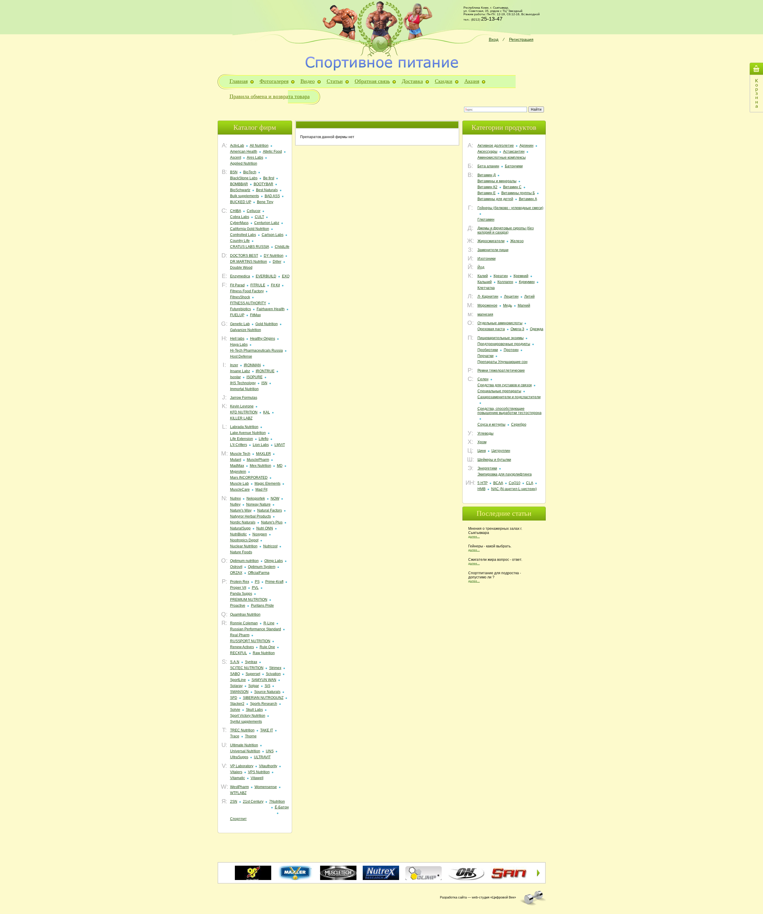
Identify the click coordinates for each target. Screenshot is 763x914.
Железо (517, 241)
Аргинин (526, 145)
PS (257, 582)
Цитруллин (500, 451)
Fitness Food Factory (247, 291)
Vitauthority (268, 766)
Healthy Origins (262, 338)
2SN (233, 801)
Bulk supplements (244, 196)
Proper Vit (238, 588)
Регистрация (521, 39)
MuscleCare (240, 489)
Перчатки (485, 356)
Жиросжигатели (491, 241)
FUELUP (237, 315)
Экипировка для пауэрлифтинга (504, 474)
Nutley (235, 504)
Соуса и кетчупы (491, 424)
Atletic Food (272, 151)
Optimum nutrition (244, 561)
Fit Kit (275, 285)
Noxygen (259, 534)
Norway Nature (258, 504)
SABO (235, 674)
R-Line (269, 623)
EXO (285, 276)
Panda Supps (241, 594)
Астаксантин (514, 151)
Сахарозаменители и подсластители (509, 397)
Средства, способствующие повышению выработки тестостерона (509, 411)
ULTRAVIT (262, 757)
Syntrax (251, 662)
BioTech (249, 172)
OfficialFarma (258, 573)
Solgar (253, 686)
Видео (307, 81)
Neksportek (255, 498)
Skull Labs (254, 710)
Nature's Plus (272, 522)
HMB (481, 489)
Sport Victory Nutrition (247, 716)
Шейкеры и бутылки (494, 460)
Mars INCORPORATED (249, 477)
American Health (243, 151)
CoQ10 (514, 483)
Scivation (273, 674)
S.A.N (234, 662)
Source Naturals (267, 692)
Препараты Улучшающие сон (502, 362)
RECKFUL (238, 653)
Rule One (267, 647)
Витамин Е (486, 193)
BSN (234, 172)
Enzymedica (240, 276)
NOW (275, 498)
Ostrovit (236, 567)
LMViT (280, 445)
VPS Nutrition (259, 772)
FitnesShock (240, 297)
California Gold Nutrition (249, 229)
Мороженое (487, 305)
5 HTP (482, 483)
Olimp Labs (273, 561)
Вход (493, 39)
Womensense (266, 787)
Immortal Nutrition (244, 389)
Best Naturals (267, 190)
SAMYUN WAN (264, 680)
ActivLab (237, 145)
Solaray (236, 686)
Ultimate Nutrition (244, 745)
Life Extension (241, 439)
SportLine (238, 680)
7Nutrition (277, 801)
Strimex (275, 668)
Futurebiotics (240, 309)
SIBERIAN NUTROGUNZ (263, 698)
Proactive (237, 605)
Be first (268, 178)
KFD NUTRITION (244, 412)
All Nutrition (259, 145)
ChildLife (282, 247)
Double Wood (241, 267)
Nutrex (235, 498)
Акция (471, 81)
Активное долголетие (495, 145)
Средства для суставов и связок (504, 385)
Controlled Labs (243, 235)
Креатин (501, 276)
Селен (482, 379)
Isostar (235, 377)
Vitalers (236, 772)
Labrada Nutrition (244, 427)
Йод (480, 267)
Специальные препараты (499, 391)
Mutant (235, 460)
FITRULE (257, 285)
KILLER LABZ (241, 418)
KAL (266, 412)
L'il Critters (238, 445)
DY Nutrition (273, 256)
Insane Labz (240, 371)
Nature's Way (241, 510)
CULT (259, 217)
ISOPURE (254, 377)
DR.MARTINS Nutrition (248, 262)
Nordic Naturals (242, 522)
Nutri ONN (264, 528)
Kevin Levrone (242, 406)
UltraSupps (239, 757)
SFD (233, 698)
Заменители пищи (492, 250)
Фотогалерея (274, 81)
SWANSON (239, 692)
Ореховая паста (491, 329)
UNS (270, 751)
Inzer (234, 365)
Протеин (511, 350)
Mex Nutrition (260, 466)
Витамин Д (486, 175)
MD (280, 466)
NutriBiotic (238, 534)
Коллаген (505, 282)
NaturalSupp (240, 528)
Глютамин (485, 219)
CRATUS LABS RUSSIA (249, 247)
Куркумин (527, 282)
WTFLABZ (238, 793)
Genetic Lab (240, 324)
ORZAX (236, 573)
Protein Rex (239, 582)
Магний (524, 305)
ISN (264, 383)
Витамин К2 (487, 187)
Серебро (518, 424)
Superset (253, 674)
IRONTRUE (265, 371)
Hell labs (237, 338)
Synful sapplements (246, 722)
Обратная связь (372, 81)
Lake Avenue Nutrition (248, 433)
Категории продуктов (504, 127)
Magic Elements (267, 483)
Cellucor (253, 211)
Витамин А (528, 199)
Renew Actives (242, 647)
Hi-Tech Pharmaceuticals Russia (256, 350)
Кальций (484, 282)
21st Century (253, 801)
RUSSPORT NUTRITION (250, 641)
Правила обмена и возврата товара (269, 96)
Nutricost (270, 546)
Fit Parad (237, 285)
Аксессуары (487, 151)
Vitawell (257, 778)
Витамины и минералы (497, 181)
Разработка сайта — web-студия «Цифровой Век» (478, 897)
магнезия (485, 314)
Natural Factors (269, 510)
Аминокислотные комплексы (501, 157)
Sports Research (263, 704)
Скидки (443, 81)
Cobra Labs (239, 217)
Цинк (481, 451)
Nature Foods (241, 552)
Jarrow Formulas (243, 398)
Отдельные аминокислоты (499, 323)
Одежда (536, 329)
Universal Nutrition (245, 751)
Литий (529, 296)
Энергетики (487, 468)
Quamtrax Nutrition (245, 614)
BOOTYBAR (263, 184)
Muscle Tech (240, 454)
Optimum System (261, 567)
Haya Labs (239, 344)
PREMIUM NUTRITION (248, 600)
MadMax (237, 466)
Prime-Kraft (274, 582)
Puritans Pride (262, 605)
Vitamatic (237, 778)
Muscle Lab (239, 483)
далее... (474, 536)
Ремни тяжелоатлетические (501, 370)
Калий (482, 276)
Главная (238, 81)
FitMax (255, 315)
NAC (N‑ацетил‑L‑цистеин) (514, 489)
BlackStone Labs (244, 178)
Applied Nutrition (243, 163)
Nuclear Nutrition (244, 546)
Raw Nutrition (264, 653)
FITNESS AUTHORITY (248, 303)
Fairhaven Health (271, 309)
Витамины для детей (495, 199)
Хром (481, 442)
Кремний (521, 276)
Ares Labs (255, 157)
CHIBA (235, 211)
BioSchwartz (240, 190)
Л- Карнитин (487, 296)
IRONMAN (252, 365)
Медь (507, 305)
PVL (255, 588)
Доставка (412, 81)
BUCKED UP (240, 202)
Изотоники (486, 259)
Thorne (251, 736)
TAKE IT (266, 730)
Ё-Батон (282, 807)
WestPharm (239, 787)
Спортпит (238, 819)
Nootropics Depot (244, 540)
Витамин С (512, 187)
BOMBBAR (239, 184)
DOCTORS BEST (244, 256)
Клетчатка (486, 288)
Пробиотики (487, 350)
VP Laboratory (241, 766)
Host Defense (241, 356)
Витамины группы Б (518, 193)
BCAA (498, 483)
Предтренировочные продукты (503, 344)
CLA (529, 483)
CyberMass (239, 223)
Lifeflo (264, 439)
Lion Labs (261, 445)
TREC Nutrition (242, 730)
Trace (234, 736)
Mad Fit (261, 489)
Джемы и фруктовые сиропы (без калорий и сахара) (505, 230)
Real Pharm (239, 635)
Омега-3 (517, 329)
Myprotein (238, 472)
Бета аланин (488, 166)
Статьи (335, 81)
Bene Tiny (265, 202)
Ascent (235, 157)
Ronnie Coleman (244, 623)
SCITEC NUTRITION (246, 668)
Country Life (240, 241)
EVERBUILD (266, 276)
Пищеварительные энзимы (500, 338)
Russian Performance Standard (255, 629)
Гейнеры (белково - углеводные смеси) (510, 208)
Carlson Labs (272, 235)
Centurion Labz (266, 223)
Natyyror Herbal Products (250, 516)
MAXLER (263, 454)
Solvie (235, 710)
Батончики (514, 166)
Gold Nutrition (266, 324)
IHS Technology (243, 383)
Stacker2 (237, 704)
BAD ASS (272, 196)
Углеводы (485, 433)
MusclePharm (258, 460)
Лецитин (511, 296)
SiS (267, 686)
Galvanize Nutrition (245, 330)
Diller (277, 262)
